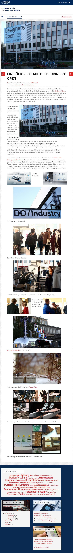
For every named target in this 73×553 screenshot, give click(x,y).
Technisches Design (15, 492)
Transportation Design (35, 491)
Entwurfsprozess (37, 483)
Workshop (39, 494)
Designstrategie (22, 480)
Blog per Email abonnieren (41, 513)
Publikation (39, 490)
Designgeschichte (33, 478)
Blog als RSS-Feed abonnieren (42, 515)
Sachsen (28, 85)
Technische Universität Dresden (43, 539)
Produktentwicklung (14, 489)
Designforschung (18, 477)
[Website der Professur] (13, 9)
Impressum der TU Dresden (41, 547)
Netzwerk (37, 487)
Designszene (17, 85)
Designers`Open (60, 91)
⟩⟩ (71, 74)
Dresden (22, 482)
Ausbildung (23, 475)
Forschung (11, 515)
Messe (57, 485)
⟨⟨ (3, 74)
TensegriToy (33, 387)
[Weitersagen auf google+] (32, 83)
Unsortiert (7, 524)
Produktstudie (30, 489)
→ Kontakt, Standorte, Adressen (43, 543)
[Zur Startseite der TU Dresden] (7, 2)
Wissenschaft (8, 521)
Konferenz (22, 85)
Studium (10, 517)
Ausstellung (34, 475)
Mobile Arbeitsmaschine (20, 487)
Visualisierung (13, 494)
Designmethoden (45, 477)
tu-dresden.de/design (46, 517)
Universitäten (51, 492)
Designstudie (31, 480)
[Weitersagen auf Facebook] (31, 83)
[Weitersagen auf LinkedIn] (36, 83)
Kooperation (11, 519)
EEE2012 (29, 483)
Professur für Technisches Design (43, 541)
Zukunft (52, 494)
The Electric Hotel (13, 350)
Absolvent (13, 475)
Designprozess (12, 480)
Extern (8, 83)
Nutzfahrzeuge (45, 487)
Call (41, 476)
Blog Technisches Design (13, 15)
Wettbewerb (24, 494)
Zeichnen (46, 494)
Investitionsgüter (11, 484)
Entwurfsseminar (45, 483)
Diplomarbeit (14, 482)
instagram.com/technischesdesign (47, 519)
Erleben (51, 483)
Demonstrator (46, 476)
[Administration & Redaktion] (64, 2)
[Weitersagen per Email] (37, 83)
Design (51, 475)
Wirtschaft (33, 494)
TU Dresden (8, 513)
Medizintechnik (50, 485)
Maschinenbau (40, 484)
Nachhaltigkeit (30, 487)
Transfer (32, 85)
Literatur (32, 485)
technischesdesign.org (48, 521)
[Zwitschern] (33, 83)
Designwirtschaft (52, 480)
